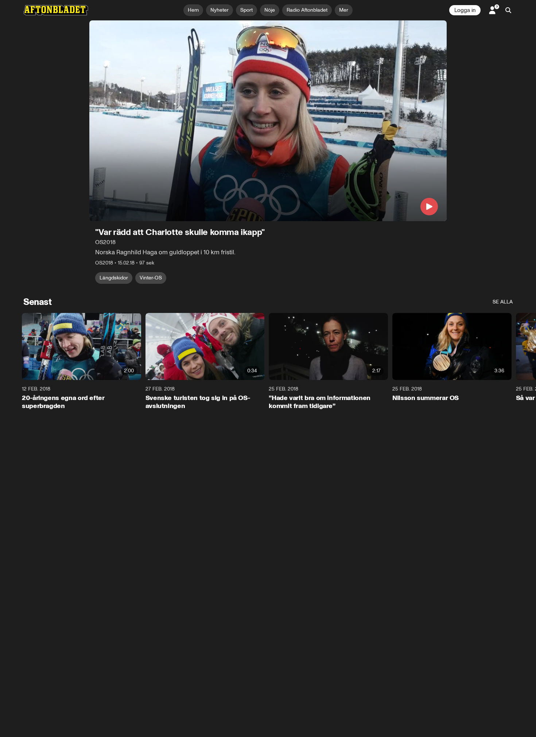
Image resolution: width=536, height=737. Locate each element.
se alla (503, 302)
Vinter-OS (151, 278)
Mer (343, 10)
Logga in (464, 10)
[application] (268, 120)
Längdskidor (114, 278)
